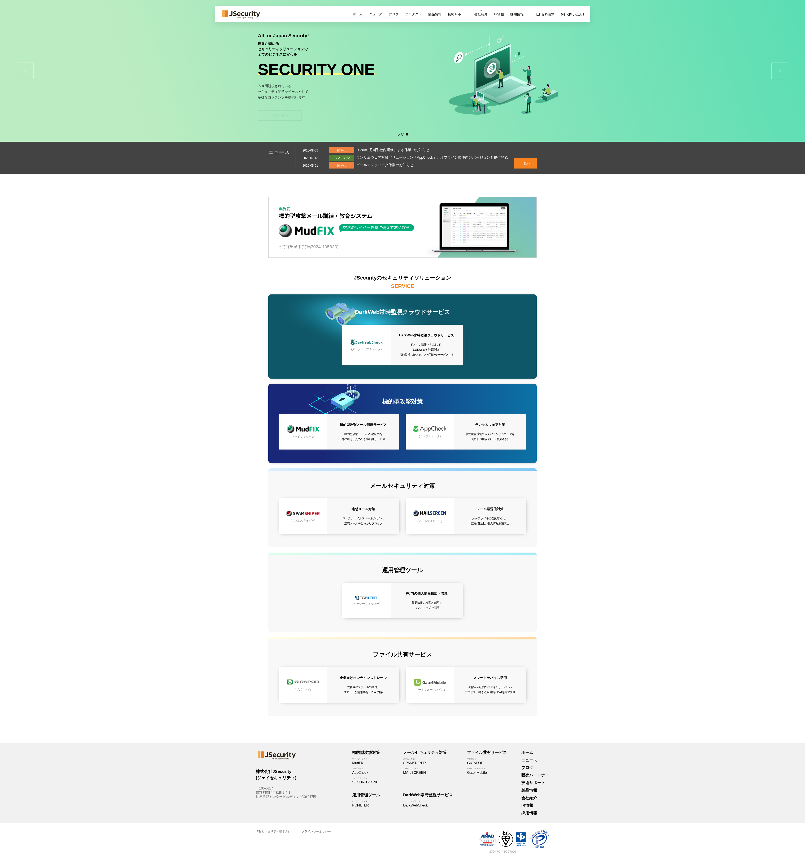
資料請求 (547, 14)
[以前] (25, 71)
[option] (402, 71)
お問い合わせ (576, 14)
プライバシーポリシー (316, 831)
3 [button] (407, 134)
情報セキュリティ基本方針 (273, 831)
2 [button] (402, 134)
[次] (779, 71)
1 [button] (398, 134)
